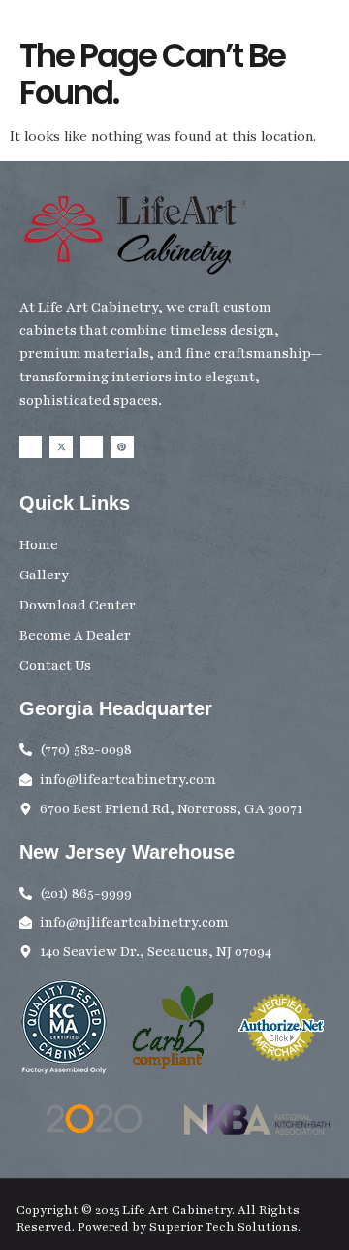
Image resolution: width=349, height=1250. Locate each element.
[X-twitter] (60, 447)
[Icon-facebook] (30, 447)
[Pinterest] (122, 447)
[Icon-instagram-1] (91, 447)
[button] (334, 55)
